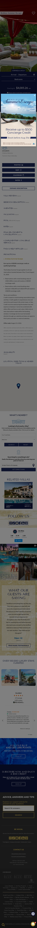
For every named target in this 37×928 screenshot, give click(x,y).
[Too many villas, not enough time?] (33, 914)
